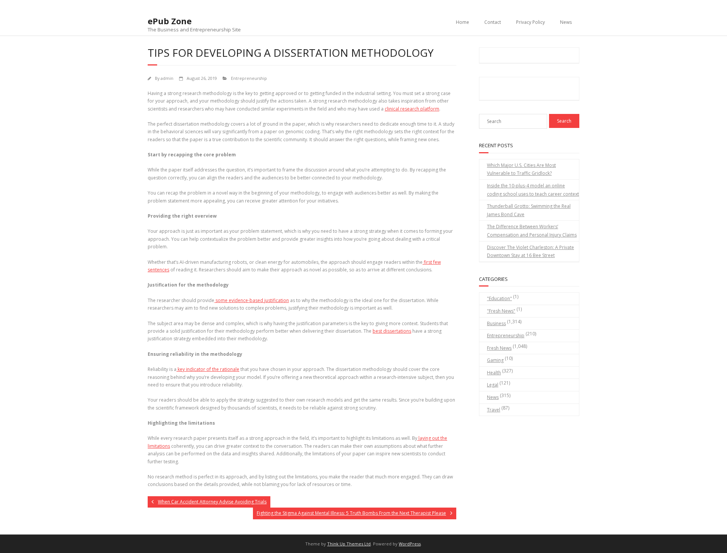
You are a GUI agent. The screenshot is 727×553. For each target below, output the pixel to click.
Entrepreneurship (249, 78)
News (566, 22)
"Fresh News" (501, 311)
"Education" (499, 298)
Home (462, 22)
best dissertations (392, 331)
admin (167, 78)
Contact (492, 22)
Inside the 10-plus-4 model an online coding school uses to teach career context (533, 189)
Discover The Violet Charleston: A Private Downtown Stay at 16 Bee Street (530, 251)
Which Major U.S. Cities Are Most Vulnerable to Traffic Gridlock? (521, 169)
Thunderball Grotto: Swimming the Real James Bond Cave (529, 210)
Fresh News (499, 348)
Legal (492, 385)
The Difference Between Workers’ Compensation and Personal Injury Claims (532, 230)
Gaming (495, 360)
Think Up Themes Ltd (349, 544)
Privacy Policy (530, 22)
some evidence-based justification (251, 300)
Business (496, 323)
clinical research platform (412, 109)
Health (494, 372)
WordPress (410, 544)
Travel (493, 410)
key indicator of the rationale (207, 369)
